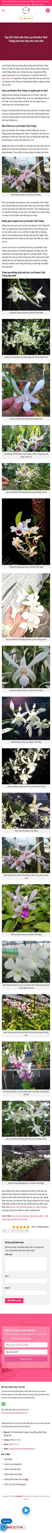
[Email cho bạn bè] (18, 1231)
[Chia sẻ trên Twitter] (13, 1231)
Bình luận (9, 1254)
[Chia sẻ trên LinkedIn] (27, 1231)
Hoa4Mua (18, 1496)
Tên (7, 1276)
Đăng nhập (27, 18)
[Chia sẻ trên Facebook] (8, 1231)
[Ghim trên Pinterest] (22, 1231)
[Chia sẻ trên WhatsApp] (4, 1231)
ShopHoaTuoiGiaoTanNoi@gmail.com (14, 1413)
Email (7, 1288)
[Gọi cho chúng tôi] (3, 1404)
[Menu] (3, 10)
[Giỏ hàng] (48, 10)
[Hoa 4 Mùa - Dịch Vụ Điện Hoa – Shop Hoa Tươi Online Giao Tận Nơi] (26, 10)
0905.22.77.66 (14, 1444)
